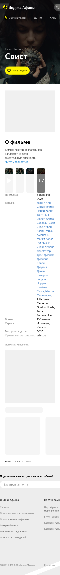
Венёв (8, 411)
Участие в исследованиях (14, 480)
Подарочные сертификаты (14, 468)
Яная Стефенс (45, 247)
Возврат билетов (9, 474)
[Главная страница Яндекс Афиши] (5, 7)
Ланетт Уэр (44, 251)
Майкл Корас (45, 239)
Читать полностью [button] (16, 162)
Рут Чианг (43, 243)
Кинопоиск (22, 344)
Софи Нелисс (45, 206)
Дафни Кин (44, 202)
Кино (17, 411)
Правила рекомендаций (13, 486)
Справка (4, 456)
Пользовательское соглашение (17, 462)
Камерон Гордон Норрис (42, 279)
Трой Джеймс (45, 255)
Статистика (49, 514)
